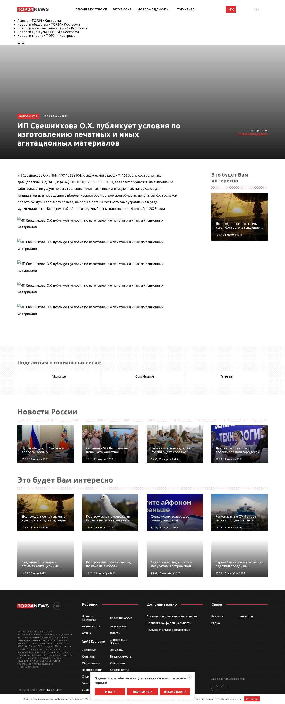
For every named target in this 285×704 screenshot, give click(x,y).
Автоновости (91, 626)
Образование (91, 663)
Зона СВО (116, 649)
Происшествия (92, 669)
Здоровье (89, 649)
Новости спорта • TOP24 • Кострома (46, 36)
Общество (117, 663)
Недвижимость (121, 656)
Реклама (217, 616)
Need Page (54, 689)
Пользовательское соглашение (168, 629)
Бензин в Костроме (91, 9)
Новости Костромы (89, 618)
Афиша (87, 633)
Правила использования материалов (172, 616)
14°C (230, 9)
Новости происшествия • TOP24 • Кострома (52, 28)
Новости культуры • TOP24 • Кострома (48, 32)
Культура (88, 656)
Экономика (89, 683)
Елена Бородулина (253, 134)
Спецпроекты (119, 669)
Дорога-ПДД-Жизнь (154, 9)
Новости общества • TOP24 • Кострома (48, 24)
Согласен (252, 699)
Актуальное (118, 626)
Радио (215, 623)
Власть (115, 633)
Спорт (86, 676)
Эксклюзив (122, 9)
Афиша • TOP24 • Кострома (39, 21)
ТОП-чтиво (186, 9)
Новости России (121, 618)
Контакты (246, 616)
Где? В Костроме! (93, 641)
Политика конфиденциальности (169, 623)
